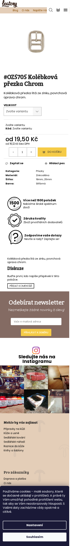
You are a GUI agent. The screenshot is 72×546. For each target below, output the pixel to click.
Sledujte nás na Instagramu (36, 359)
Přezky (40, 171)
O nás (25, 10)
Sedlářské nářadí (14, 442)
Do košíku (54, 152)
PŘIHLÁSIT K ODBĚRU (36, 332)
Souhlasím (34, 537)
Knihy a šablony (14, 450)
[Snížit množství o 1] (13, 152)
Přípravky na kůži (14, 429)
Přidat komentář (21, 286)
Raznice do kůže (14, 446)
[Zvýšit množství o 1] (31, 152)
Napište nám (41, 10)
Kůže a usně (11, 433)
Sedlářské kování (14, 437)
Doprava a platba (15, 479)
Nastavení (34, 525)
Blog (15, 10)
